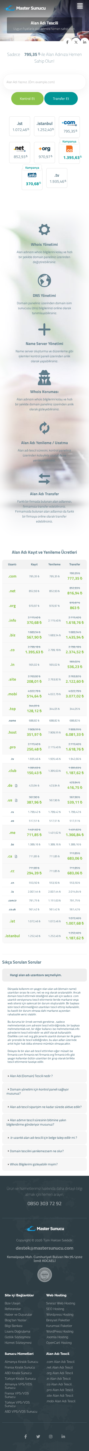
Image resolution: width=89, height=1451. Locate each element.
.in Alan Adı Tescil (58, 1378)
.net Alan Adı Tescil (59, 1367)
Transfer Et (61, 98)
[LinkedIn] (63, 1436)
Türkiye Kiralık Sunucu (20, 1378)
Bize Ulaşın (12, 1303)
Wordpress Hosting (59, 1314)
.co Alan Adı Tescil (59, 1384)
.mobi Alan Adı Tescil (60, 1401)
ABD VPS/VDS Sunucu (21, 1411)
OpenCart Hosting (59, 1342)
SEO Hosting (55, 1309)
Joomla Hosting (57, 1337)
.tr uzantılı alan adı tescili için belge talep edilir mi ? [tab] (43, 1137)
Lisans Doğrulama (17, 1331)
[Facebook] (25, 1436)
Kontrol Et (27, 98)
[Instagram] (50, 1436)
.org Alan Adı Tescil (59, 1373)
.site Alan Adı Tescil (59, 1395)
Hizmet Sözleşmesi (18, 1342)
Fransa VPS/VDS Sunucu (17, 1395)
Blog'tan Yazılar (16, 1320)
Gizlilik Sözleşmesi (17, 1337)
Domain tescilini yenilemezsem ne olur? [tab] (37, 1151)
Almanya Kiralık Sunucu (21, 1362)
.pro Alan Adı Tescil (59, 1390)
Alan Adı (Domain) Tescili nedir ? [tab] (31, 1075)
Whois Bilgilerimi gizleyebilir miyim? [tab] (34, 1164)
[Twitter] (38, 1436)
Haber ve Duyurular (18, 1314)
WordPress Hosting (59, 1331)
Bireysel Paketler (58, 1320)
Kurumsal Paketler (59, 1326)
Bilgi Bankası (13, 1326)
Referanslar (13, 1309)
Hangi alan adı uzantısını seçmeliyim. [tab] (36, 974)
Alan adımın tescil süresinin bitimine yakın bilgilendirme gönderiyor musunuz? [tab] (36, 1122)
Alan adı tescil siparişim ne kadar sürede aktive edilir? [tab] (46, 1106)
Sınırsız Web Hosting (60, 1303)
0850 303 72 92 (44, 1203)
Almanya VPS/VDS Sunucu (18, 1386)
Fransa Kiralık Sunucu (20, 1367)
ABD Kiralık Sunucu (18, 1373)
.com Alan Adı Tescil (60, 1362)
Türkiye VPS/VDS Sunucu (17, 1404)
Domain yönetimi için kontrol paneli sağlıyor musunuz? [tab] (37, 1091)
